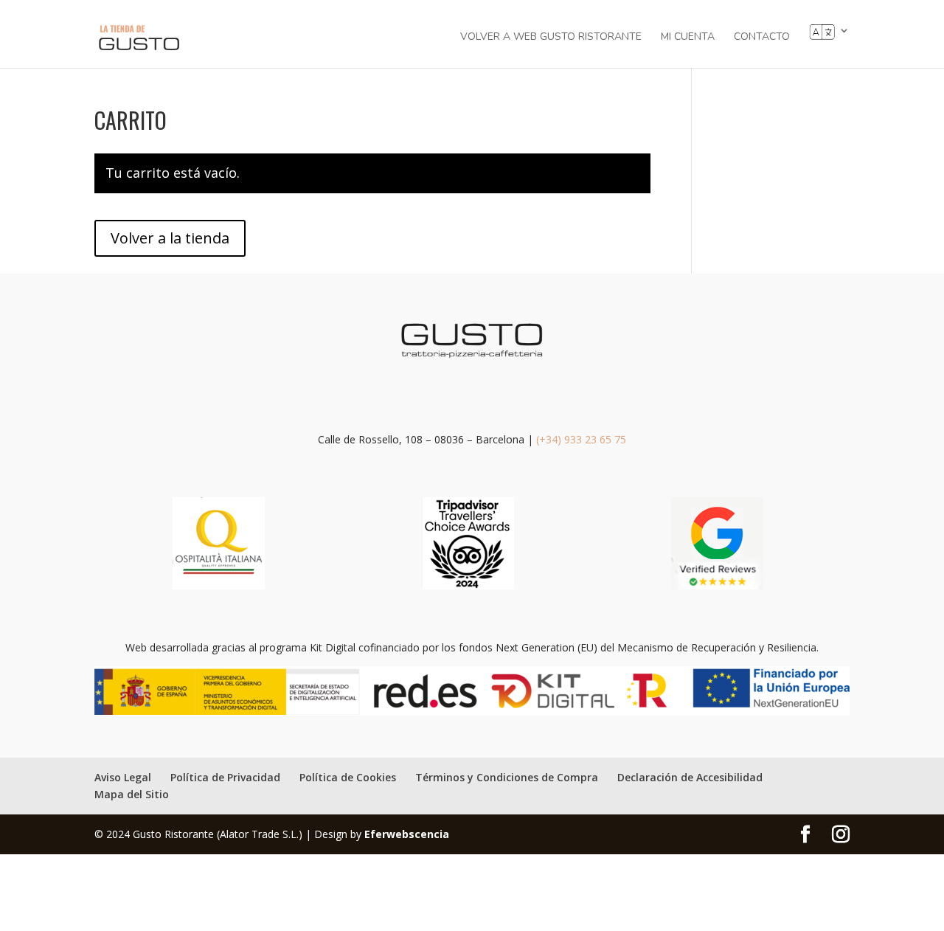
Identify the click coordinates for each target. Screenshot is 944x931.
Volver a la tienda (170, 238)
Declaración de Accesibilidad (690, 777)
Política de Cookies (347, 777)
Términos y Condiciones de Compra (506, 777)
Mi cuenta (688, 38)
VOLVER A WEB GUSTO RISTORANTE (551, 38)
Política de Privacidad (225, 777)
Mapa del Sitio (131, 794)
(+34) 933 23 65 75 (581, 439)
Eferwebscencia (406, 834)
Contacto (762, 38)
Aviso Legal (122, 777)
